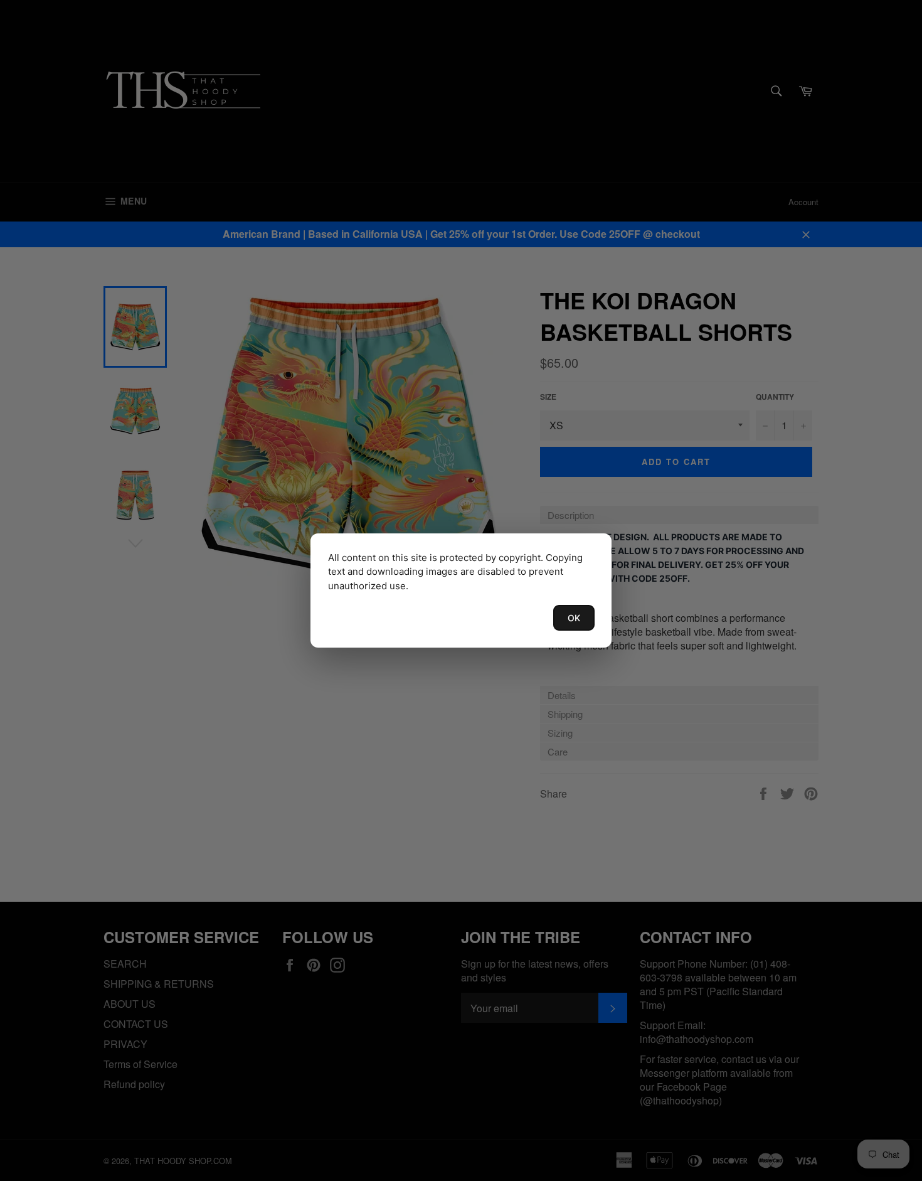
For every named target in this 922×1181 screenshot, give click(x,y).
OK (574, 617)
